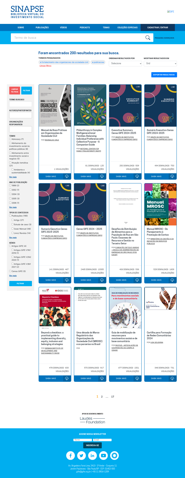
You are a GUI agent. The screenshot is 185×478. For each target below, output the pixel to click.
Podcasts (85, 28)
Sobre (21, 28)
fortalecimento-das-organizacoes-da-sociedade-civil (64, 62)
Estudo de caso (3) (22, 224)
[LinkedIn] (92, 456)
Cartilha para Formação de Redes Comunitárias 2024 (159, 336)
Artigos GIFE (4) (18, 246)
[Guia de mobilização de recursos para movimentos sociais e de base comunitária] (125, 308)
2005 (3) (15, 198)
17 (112, 397)
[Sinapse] (27, 12)
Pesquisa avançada (164, 38)
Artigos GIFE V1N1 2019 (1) (21, 251)
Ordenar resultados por (122, 58)
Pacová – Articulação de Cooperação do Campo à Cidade (125, 347)
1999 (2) (15, 185)
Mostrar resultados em (156, 58)
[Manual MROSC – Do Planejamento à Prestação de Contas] (161, 204)
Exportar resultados (164, 75)
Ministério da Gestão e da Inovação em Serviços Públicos (160, 241)
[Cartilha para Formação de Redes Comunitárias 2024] (161, 308)
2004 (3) (15, 194)
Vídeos (63, 28)
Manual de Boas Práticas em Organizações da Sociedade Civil (54, 133)
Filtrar (26, 90)
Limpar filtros (45, 66)
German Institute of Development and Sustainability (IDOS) (52, 350)
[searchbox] (11, 114)
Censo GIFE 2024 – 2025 (89, 229)
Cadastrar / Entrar (157, 28)
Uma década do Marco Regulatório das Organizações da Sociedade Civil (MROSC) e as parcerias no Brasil (89, 339)
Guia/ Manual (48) (22, 229)
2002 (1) (15, 190)
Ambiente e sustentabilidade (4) (21, 171)
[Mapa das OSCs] (114, 456)
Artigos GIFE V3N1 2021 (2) (21, 265)
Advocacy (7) (17, 139)
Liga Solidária (157, 342)
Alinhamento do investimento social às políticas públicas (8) (19, 146)
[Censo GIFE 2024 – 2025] (90, 204)
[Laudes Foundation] (92, 420)
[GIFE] (164, 12)
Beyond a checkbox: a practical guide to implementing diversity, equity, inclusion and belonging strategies (53, 339)
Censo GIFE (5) (18, 271)
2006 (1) (15, 203)
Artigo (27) (18, 220)
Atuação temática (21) (18, 164)
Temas (106, 28)
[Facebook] (70, 456)
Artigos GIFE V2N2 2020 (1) (21, 258)
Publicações (42, 28)
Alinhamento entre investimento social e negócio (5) (19, 156)
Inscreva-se (92, 446)
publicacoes (98, 62)
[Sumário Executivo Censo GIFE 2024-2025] (161, 105)
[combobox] (20, 115)
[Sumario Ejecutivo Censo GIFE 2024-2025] (55, 204)
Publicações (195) (19, 216)
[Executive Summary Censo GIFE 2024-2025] (125, 105)
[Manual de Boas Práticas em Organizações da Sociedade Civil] (55, 105)
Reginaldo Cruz (52, 140)
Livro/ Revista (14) (22, 233)
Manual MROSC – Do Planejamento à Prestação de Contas (158, 232)
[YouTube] (103, 456)
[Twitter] (81, 456)
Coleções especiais (128, 28)
